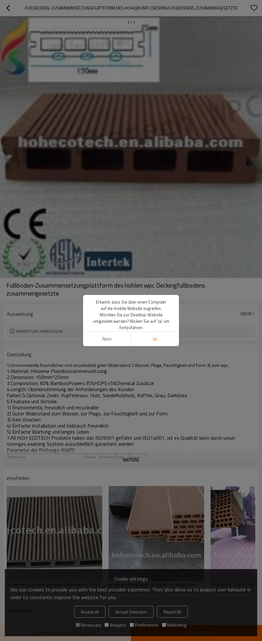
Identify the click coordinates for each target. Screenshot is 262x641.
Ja (155, 339)
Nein (107, 339)
